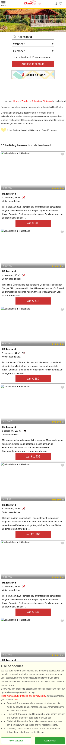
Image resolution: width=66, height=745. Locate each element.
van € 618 (33, 300)
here (16, 699)
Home (16, 101)
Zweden (25, 101)
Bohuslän (36, 101)
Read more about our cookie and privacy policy (23, 696)
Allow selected (16, 740)
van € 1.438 (33, 456)
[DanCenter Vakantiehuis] (33, 3)
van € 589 (33, 378)
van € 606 (33, 223)
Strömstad (48, 101)
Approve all (50, 740)
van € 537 (33, 612)
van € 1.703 (33, 534)
